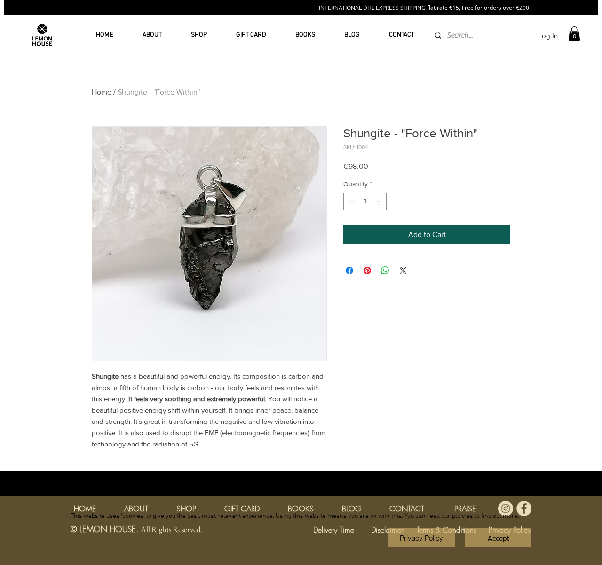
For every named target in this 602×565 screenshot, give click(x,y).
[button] (498, 537)
